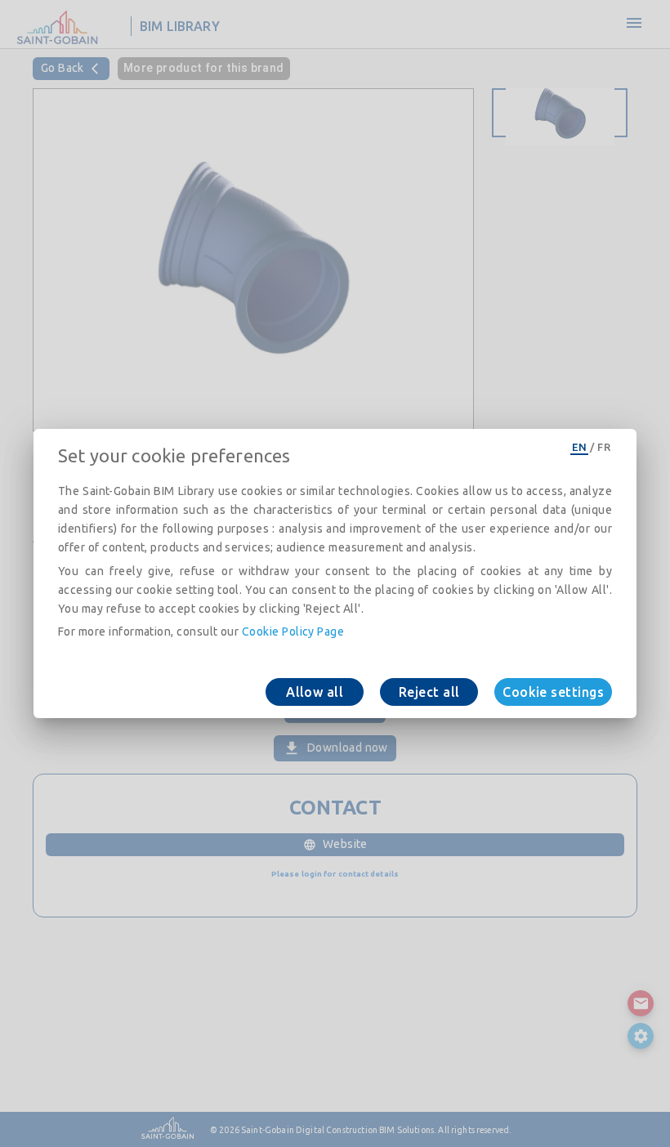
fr (603, 447)
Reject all (429, 692)
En (579, 447)
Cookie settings (553, 692)
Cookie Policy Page (293, 631)
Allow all (314, 692)
